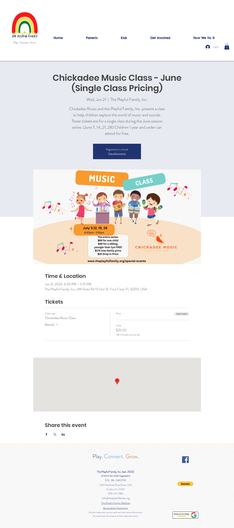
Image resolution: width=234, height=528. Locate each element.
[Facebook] (185, 459)
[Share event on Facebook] (46, 434)
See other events (117, 153)
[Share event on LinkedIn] (63, 434)
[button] (226, 46)
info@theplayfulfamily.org (116, 498)
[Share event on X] (55, 434)
